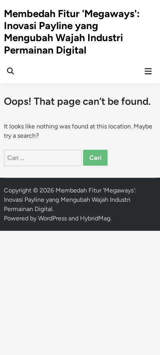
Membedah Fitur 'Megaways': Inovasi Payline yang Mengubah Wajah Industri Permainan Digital (72, 31)
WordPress (52, 218)
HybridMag (95, 218)
